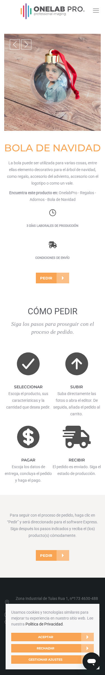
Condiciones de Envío (52, 258)
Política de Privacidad (44, 624)
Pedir (46, 278)
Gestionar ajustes (45, 659)
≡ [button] (95, 10)
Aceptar (45, 637)
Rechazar (45, 648)
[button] (15, 44)
